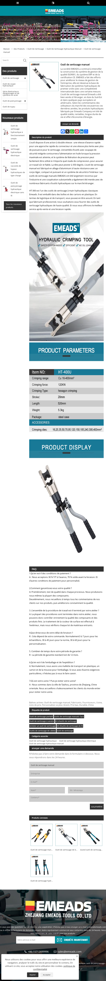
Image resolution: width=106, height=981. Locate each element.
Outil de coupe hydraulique (9, 85)
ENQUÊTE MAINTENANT (76, 939)
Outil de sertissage (35, 49)
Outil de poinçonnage (12, 101)
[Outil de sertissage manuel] (41, 834)
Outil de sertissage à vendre (42, 721)
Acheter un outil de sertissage (43, 726)
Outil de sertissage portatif (41, 716)
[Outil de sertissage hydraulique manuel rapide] (41, 865)
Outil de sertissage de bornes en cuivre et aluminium (67, 850)
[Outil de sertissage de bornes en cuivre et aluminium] (66, 834)
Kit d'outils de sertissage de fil (70, 726)
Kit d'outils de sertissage (65, 721)
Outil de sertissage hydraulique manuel (64, 49)
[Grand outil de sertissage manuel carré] (91, 834)
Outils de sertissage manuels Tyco (69, 716)
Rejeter (33, 975)
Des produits (19, 49)
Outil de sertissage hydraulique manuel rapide (42, 881)
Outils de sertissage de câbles (43, 730)
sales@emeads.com (70, 951)
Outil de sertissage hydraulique (43, 741)
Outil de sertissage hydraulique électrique (77, 741)
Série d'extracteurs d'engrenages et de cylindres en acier (11, 93)
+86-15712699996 (38, 951)
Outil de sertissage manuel (42, 850)
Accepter (47, 975)
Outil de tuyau (9, 106)
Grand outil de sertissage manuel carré (92, 850)
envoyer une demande (70, 124)
